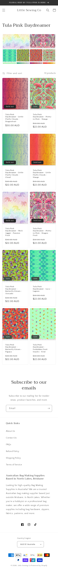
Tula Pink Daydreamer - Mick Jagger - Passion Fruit (14, 232)
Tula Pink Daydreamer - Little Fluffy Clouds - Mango (42, 173)
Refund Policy (12, 451)
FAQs (8, 444)
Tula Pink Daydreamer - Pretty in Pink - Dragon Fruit (42, 232)
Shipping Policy (13, 458)
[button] (3, 10)
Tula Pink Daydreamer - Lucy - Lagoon (42, 289)
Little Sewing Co (24, 565)
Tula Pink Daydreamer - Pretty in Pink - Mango (42, 116)
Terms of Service (14, 465)
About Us (10, 431)
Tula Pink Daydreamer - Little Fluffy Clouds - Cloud (14, 173)
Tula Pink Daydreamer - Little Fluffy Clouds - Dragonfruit (14, 118)
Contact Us (11, 438)
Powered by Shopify (39, 565)
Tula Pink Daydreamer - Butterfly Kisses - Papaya (13, 348)
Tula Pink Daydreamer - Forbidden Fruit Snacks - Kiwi (40, 348)
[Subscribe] (48, 408)
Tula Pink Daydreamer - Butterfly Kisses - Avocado (13, 290)
